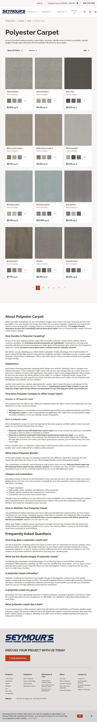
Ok (80, 716)
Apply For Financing (84, 689)
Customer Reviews (65, 683)
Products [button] (31, 12)
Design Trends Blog (29, 681)
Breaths (39, 261)
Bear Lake (70, 92)
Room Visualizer (28, 678)
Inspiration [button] (46, 12)
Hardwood (8, 681)
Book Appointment (18, 658)
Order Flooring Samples (82, 682)
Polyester (32, 50)
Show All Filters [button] (13, 50)
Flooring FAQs (27, 683)
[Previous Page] (32, 288)
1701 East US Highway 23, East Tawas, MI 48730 (31, 698)
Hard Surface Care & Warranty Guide (48, 685)
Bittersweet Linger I (15, 148)
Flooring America (10, 21)
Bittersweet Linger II (44, 148)
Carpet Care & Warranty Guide (46, 681)
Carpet (29, 21)
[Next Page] (64, 288)
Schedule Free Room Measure (84, 686)
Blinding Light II (13, 205)
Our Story (63, 678)
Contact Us (74, 12)
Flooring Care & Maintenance (46, 690)
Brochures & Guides (29, 686)
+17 (25, 100)
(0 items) (95, 12)
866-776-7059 (89, 3)
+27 (84, 157)
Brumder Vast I (72, 261)
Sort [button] (85, 50)
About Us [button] (60, 12)
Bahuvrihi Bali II (42, 92)
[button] (85, 12)
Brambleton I (71, 205)
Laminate (8, 686)
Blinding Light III (42, 205)
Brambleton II (12, 261)
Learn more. (32, 718)
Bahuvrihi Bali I (13, 92)
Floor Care (8, 691)
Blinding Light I (72, 148)
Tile (6, 688)
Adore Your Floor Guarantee (65, 687)
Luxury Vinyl (9, 678)
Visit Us (40, 3)
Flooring (21, 21)
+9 (84, 100)
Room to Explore (65, 681)
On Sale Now (9, 693)
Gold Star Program (65, 690)
